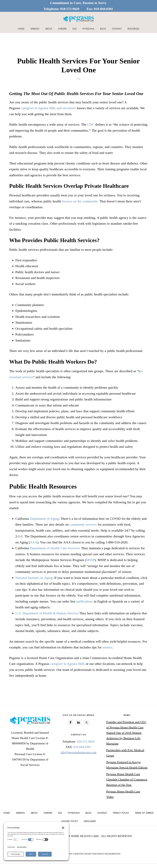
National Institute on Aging (33, 578)
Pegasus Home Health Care (78, 19)
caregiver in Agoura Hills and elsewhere (48, 108)
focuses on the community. (80, 201)
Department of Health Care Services (54, 548)
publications (84, 601)
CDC (90, 124)
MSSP (90, 560)
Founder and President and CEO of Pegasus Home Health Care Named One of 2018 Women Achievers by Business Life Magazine (126, 732)
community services (83, 524)
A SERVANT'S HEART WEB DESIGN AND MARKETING (97, 854)
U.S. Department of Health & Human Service (46, 613)
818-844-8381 (103, 9)
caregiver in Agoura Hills (67, 664)
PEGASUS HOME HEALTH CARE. (79, 836)
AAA (33, 542)
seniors (107, 647)
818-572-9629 (69, 9)
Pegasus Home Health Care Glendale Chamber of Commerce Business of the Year (126, 779)
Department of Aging (44, 519)
